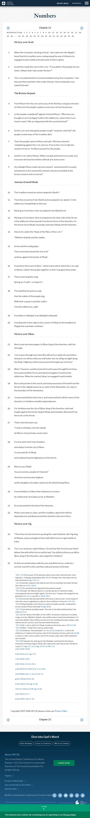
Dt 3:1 (25, 694)
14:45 (28, 585)
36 (73, 36)
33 (61, 36)
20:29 (48, 578)
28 (42, 36)
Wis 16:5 (32, 669)
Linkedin (71, 795)
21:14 (19, 615)
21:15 (19, 625)
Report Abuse (62, 3)
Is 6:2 (27, 596)
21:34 (19, 699)
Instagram (77, 795)
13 (61, 32)
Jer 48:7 (48, 646)
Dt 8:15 (25, 669)
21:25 (19, 689)
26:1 (62, 630)
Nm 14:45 (26, 659)
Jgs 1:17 (32, 654)
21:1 (19, 575)
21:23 (19, 684)
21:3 (19, 583)
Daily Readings (26, 743)
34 (65, 36)
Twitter (54, 795)
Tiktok (83, 795)
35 (69, 36)
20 (12, 36)
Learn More (64, 763)
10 (49, 32)
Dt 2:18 (73, 625)
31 (54, 36)
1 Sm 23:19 (49, 630)
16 (72, 32)
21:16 (19, 628)
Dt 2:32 (26, 684)
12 (57, 32)
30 (50, 36)
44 (33, 679)
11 (53, 32)
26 (35, 36)
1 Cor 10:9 (41, 669)
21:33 (19, 694)
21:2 (19, 654)
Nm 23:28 (75, 633)
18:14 (33, 585)
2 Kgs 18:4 (46, 607)
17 (76, 32)
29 (46, 36)
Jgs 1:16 (32, 580)
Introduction (14, 32)
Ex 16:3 (32, 664)
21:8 (19, 599)
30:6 (48, 596)
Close (44, 806)
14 (65, 32)
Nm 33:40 (26, 649)
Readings (77, 3)
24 (27, 36)
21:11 (19, 609)
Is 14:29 (42, 596)
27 (38, 36)
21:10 (20, 679)
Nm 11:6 (25, 664)
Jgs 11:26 (38, 689)
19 (8, 36)
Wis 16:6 (25, 674)
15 (68, 32)
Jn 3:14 (68, 601)
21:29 (19, 641)
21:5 (19, 588)
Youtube (66, 795)
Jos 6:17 (25, 654)
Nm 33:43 (27, 679)
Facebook (60, 795)
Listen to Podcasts (43, 743)
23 (23, 36)
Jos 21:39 (29, 689)
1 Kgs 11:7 (27, 646)
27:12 (24, 612)
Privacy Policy (61, 711)
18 (80, 32)
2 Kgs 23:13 (40, 646)
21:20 (19, 630)
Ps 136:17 (27, 699)
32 (57, 36)
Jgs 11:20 (34, 684)
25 (31, 36)
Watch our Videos (61, 743)
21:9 (19, 604)
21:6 (19, 591)
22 (19, 36)
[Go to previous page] (9, 28)
